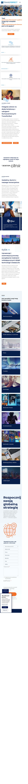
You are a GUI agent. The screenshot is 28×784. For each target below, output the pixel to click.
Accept (5, 607)
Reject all (5, 610)
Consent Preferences (5, 590)
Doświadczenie (4, 68)
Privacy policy (5, 604)
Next (20, 165)
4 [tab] (13, 14)
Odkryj (2, 52)
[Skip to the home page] (9, 2)
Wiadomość (6, 566)
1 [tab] (8, 14)
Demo (4, 283)
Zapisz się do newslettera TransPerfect (11, 578)
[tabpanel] (11, 10)
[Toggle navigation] (20, 2)
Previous (1, 165)
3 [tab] (11, 14)
